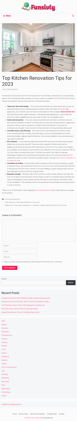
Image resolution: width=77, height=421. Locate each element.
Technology (6, 392)
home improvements (42, 190)
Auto (3, 321)
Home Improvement (12, 199)
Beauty (4, 324)
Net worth (5, 381)
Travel (4, 396)
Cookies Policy (52, 414)
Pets (3, 385)
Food (3, 349)
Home (15, 414)
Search (4, 279)
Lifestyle (5, 374)
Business (5, 328)
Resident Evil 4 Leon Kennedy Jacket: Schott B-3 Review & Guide (25, 302)
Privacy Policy (23, 414)
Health (4, 364)
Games (4, 353)
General (4, 360)
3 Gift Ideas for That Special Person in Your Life (22, 202)
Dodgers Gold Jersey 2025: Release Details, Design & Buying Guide (26, 298)
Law (3, 371)
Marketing (5, 378)
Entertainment (7, 335)
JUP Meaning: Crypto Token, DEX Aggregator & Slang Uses (23, 305)
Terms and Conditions (37, 414)
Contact (61, 414)
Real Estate (6, 389)
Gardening (5, 356)
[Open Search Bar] (73, 15)
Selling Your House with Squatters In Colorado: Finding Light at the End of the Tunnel (36, 205)
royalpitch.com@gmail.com (12, 404)
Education (5, 332)
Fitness (4, 346)
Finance (4, 342)
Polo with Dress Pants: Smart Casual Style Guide (19, 309)
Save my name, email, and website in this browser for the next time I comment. (33, 262)
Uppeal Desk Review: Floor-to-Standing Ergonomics (20, 312)
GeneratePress (48, 418)
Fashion (4, 339)
